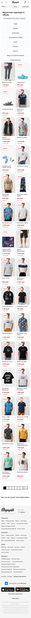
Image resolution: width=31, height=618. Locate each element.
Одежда (15, 28)
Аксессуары (15, 33)
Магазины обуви (16, 559)
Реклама (3, 576)
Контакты (9, 576)
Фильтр (15, 6)
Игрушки (23, 547)
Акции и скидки (21, 528)
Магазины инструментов (19, 569)
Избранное (29, 2)
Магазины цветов (17, 572)
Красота (15, 51)
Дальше (24, 488)
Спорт (15, 42)
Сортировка (25, 6)
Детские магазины (6, 561)
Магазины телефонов (6, 569)
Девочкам (3, 547)
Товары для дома (15, 60)
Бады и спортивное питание (15, 55)
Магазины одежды (5, 559)
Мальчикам (10, 547)
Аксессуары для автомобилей (8, 528)
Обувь (15, 24)
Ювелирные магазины (6, 572)
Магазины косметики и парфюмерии (10, 566)
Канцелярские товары (15, 37)
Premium (15, 46)
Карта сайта (15, 598)
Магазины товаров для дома (8, 564)
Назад (3, 6)
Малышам (17, 547)
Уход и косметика (5, 549)
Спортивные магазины (17, 561)
